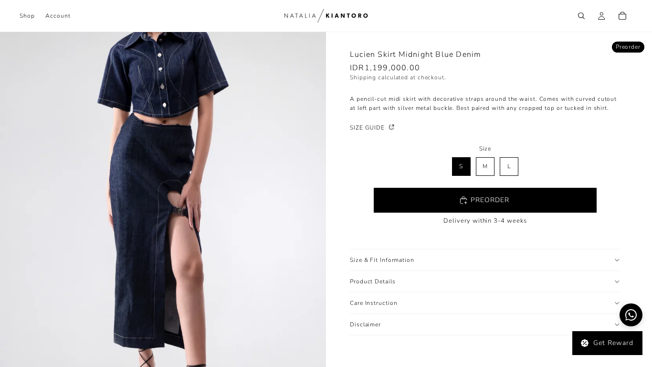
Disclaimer (365, 324)
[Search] (581, 15)
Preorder (490, 200)
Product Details (373, 281)
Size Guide (368, 127)
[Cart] (622, 15)
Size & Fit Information (382, 260)
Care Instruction (373, 303)
